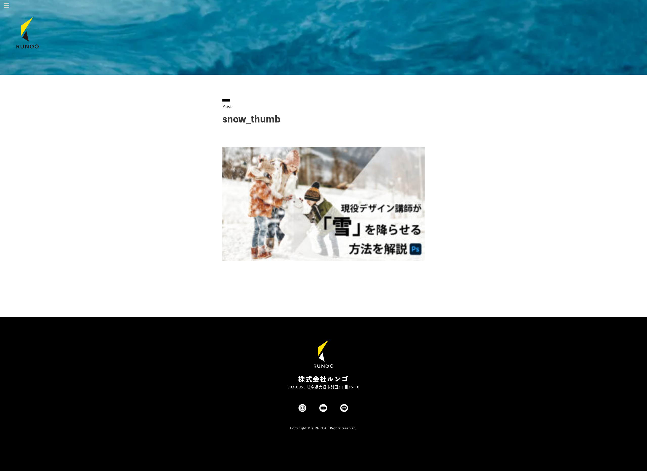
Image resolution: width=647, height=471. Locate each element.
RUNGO (317, 428)
